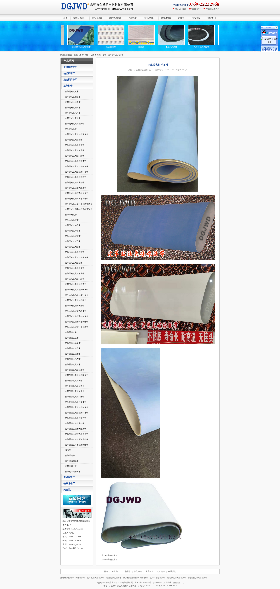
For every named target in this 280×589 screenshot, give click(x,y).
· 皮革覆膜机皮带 (71, 338)
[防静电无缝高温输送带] (218, 44)
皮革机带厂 (133, 18)
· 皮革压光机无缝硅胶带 (74, 252)
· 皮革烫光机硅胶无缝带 (74, 182)
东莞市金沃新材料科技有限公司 (119, 582)
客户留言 (149, 571)
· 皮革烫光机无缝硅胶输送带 (76, 134)
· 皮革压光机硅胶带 (72, 236)
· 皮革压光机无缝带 (72, 247)
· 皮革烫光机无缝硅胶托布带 (76, 172)
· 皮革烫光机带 (70, 129)
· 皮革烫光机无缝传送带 (74, 145)
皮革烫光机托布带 (98, 55)
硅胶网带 (144, 578)
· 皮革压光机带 (70, 214)
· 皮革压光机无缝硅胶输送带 (76, 257)
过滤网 (128, 47)
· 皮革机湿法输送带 (72, 471)
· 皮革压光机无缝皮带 (73, 263)
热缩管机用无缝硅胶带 (176, 578)
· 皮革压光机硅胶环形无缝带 (76, 322)
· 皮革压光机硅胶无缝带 (74, 305)
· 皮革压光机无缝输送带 (74, 273)
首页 (65, 18)
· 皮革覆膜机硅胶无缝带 (74, 423)
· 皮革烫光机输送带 (72, 97)
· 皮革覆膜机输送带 (72, 343)
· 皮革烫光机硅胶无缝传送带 (76, 193)
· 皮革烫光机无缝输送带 (74, 150)
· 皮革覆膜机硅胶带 (72, 354)
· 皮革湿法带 (69, 455)
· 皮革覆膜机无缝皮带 (73, 380)
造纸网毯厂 (150, 18)
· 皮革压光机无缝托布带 (74, 279)
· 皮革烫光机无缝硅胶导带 (75, 177)
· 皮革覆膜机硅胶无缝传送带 (76, 434)
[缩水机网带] (98, 44)
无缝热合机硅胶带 (114, 578)
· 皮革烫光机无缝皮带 (73, 140)
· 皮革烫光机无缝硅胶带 (74, 123)
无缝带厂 (182, 18)
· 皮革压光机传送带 (72, 231)
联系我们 (211, 18)
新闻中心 (138, 571)
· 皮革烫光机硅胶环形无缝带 (76, 198)
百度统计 (178, 582)
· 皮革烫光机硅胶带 (72, 107)
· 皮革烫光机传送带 (72, 102)
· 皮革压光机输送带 (72, 225)
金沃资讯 (196, 18)
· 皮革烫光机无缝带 (72, 118)
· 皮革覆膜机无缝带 (72, 364)
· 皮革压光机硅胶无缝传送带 (76, 316)
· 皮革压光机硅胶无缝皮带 (75, 311)
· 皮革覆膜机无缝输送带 (74, 391)
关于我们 (115, 571)
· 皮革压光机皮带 (71, 220)
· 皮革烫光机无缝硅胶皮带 (75, 161)
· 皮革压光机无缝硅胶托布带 (76, 295)
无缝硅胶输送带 (67, 578)
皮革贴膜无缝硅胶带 (95, 578)
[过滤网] (128, 44)
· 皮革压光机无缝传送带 (74, 268)
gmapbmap (157, 582)
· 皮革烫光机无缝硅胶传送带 (76, 166)
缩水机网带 (98, 47)
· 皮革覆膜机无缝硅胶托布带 (76, 413)
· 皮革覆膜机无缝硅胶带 (74, 370)
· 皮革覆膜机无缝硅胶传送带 (76, 407)
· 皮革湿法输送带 (71, 461)
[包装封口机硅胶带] (188, 44)
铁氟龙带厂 (166, 18)
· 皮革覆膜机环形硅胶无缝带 (76, 445)
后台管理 (167, 582)
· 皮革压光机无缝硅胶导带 (75, 300)
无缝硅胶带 (80, 578)
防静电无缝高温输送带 (218, 47)
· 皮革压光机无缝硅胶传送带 (76, 289)
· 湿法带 (67, 450)
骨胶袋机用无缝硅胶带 (197, 578)
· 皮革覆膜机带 (70, 332)
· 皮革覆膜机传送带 (72, 348)
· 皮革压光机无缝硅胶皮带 (75, 284)
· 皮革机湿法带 (70, 466)
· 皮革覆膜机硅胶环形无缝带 (76, 439)
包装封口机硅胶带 (188, 47)
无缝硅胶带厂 (80, 18)
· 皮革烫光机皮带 (71, 91)
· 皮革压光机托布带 (72, 241)
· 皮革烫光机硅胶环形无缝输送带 (78, 204)
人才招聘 (161, 571)
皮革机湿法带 (158, 47)
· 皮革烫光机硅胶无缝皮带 (75, 188)
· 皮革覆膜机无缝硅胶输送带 (76, 375)
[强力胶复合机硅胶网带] (67, 44)
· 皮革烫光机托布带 (72, 113)
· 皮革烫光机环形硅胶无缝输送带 (78, 209)
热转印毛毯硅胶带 (157, 578)
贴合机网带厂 (115, 18)
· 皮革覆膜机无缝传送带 (74, 386)
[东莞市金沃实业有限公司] (97, 7)
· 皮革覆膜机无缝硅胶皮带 (75, 402)
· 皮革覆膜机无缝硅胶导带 (75, 418)
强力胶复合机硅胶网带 (68, 47)
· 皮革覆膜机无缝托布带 (74, 396)
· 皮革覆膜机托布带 (72, 359)
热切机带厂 (97, 18)
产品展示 (127, 571)
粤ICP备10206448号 (143, 582)
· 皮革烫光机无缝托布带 (74, 156)
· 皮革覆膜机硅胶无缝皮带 (75, 429)
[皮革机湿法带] (158, 44)
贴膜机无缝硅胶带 (131, 578)
